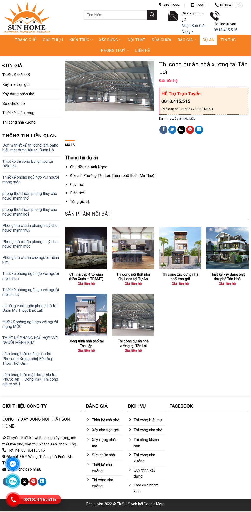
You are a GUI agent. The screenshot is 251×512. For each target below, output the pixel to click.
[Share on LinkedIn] (199, 130)
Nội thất (136, 40)
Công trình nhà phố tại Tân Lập (86, 343)
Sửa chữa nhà (13, 103)
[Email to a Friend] (181, 130)
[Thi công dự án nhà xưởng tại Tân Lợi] (133, 315)
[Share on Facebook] (163, 130)
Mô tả (70, 145)
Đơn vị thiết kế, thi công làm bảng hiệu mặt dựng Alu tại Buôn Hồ (30, 147)
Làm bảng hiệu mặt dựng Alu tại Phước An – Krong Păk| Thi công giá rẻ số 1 (30, 379)
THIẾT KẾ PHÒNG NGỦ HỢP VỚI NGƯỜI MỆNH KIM (30, 340)
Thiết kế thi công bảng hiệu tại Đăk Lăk (27, 163)
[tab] (70, 145)
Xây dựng (108, 40)
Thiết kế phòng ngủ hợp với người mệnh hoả (30, 276)
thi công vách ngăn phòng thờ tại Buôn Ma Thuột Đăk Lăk (29, 308)
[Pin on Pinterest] (190, 130)
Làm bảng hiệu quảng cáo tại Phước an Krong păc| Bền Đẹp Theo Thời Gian (27, 358)
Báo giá (185, 40)
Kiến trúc (79, 40)
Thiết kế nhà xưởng (18, 112)
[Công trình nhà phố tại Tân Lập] (86, 315)
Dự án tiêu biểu (185, 118)
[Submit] (152, 15)
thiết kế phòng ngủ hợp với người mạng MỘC (30, 324)
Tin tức (228, 40)
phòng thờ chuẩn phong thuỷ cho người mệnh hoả (29, 211)
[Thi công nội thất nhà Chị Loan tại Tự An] (133, 248)
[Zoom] (71, 105)
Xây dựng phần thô (18, 94)
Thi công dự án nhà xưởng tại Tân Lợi (133, 343)
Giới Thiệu (53, 40)
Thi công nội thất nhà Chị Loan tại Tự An (133, 276)
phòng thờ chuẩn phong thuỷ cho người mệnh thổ (29, 196)
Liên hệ (142, 50)
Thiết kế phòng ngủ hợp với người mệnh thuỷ (30, 292)
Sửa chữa (161, 40)
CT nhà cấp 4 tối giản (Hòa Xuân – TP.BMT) (86, 276)
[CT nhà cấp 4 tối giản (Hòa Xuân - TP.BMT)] (86, 248)
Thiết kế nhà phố (16, 75)
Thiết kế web (127, 504)
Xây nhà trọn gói (16, 84)
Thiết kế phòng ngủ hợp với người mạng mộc (30, 179)
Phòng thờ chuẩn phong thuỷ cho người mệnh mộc (30, 244)
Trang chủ (25, 40)
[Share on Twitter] (172, 130)
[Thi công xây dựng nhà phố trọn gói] (180, 248)
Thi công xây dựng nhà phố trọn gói (180, 276)
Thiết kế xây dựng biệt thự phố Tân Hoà (227, 276)
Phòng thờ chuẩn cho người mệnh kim (30, 260)
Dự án (209, 40)
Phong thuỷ (113, 50)
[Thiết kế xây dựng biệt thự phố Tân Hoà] (227, 248)
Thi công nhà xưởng (19, 122)
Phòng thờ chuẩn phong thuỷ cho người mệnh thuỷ (30, 227)
